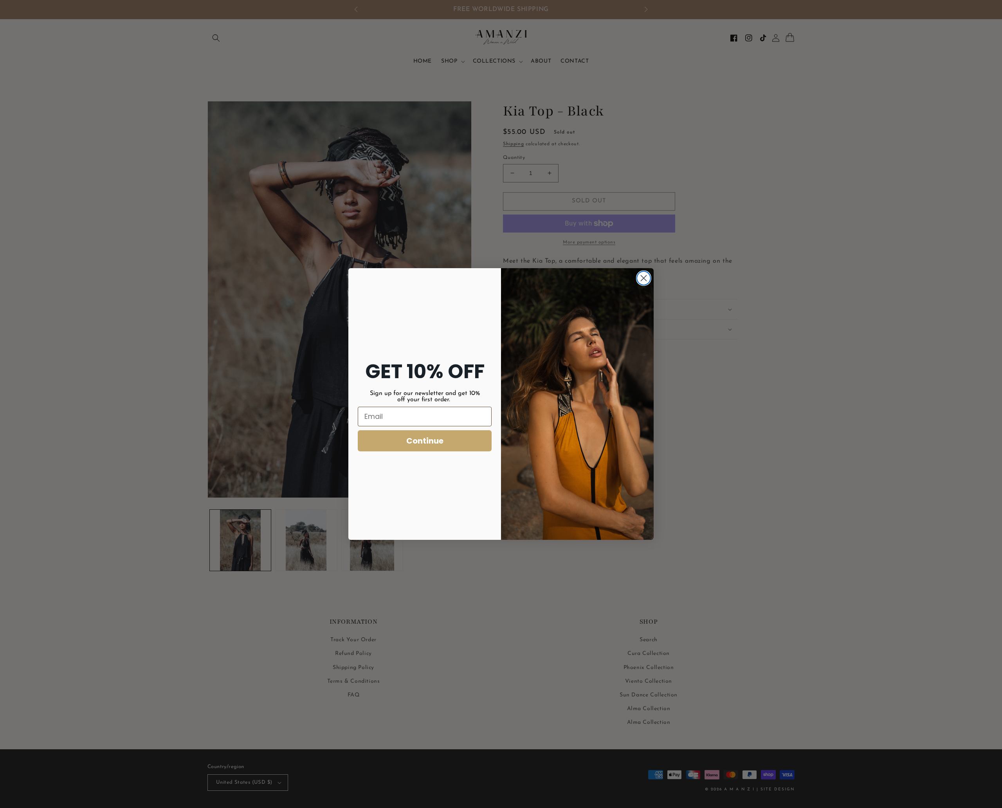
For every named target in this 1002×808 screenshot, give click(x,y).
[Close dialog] (644, 278)
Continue (424, 440)
